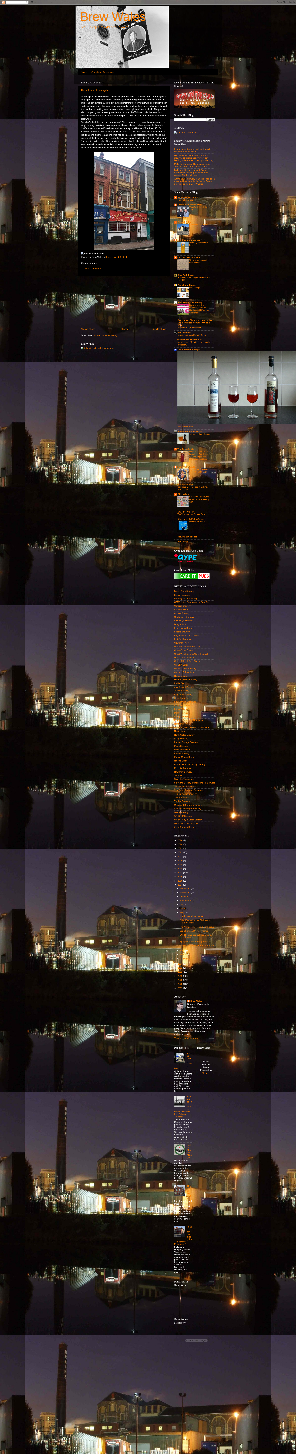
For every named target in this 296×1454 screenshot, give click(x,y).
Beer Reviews (184, 332)
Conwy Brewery (181, 613)
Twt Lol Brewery (182, 801)
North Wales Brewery (184, 735)
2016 (180, 877)
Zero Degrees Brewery (185, 827)
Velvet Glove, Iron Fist (189, 197)
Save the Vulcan (185, 512)
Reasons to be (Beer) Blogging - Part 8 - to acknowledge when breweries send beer (198, 455)
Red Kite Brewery (182, 768)
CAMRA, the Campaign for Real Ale (191, 602)
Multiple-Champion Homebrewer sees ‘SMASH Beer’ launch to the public (192, 165)
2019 (180, 864)
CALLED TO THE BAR (188, 257)
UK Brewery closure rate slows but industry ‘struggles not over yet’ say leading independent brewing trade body (194, 158)
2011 (180, 972)
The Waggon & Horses (199, 225)
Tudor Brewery (181, 797)
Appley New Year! (185, 427)
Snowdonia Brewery (184, 786)
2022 (180, 852)
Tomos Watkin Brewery (185, 794)
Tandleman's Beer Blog (189, 205)
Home (84, 72)
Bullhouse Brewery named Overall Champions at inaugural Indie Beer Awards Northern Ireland (191, 172)
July (182, 904)
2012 (180, 968)
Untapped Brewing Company (188, 805)
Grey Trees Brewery (184, 657)
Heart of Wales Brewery (185, 680)
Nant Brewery (180, 724)
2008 (180, 984)
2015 (180, 881)
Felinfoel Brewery (182, 639)
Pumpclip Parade (186, 467)
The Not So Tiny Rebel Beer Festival (197, 927)
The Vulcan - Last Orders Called (191, 514)
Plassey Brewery (182, 750)
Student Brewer (185, 484)
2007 (180, 988)
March (183, 954)
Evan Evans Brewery (184, 628)
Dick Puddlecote (186, 275)
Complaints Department (102, 72)
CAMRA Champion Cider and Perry (196, 945)
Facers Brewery (182, 632)
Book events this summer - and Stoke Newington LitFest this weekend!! (199, 309)
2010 (180, 976)
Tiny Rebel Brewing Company (188, 790)
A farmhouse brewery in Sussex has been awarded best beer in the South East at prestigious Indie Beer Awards (194, 181)
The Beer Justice (186, 449)
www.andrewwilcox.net (189, 340)
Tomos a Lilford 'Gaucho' (200, 434)
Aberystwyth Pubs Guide (190, 519)
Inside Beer (179, 683)
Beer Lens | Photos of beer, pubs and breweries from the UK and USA (194, 322)
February (185, 959)
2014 (180, 885)
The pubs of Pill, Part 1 (189, 1192)
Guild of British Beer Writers (187, 661)
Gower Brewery (181, 643)
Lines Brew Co (181, 698)
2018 (180, 869)
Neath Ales (179, 731)
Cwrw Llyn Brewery (183, 621)
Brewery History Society (185, 598)
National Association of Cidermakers (191, 727)
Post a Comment (93, 268)
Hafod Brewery (181, 676)
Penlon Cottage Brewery (186, 742)
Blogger (205, 1073)
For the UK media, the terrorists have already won (199, 499)
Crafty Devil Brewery (184, 617)
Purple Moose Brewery (185, 757)
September (185, 900)
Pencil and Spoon (186, 285)
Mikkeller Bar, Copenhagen (189, 328)
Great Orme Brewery (184, 650)
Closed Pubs (184, 222)
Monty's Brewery (182, 716)
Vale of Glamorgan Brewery (187, 809)
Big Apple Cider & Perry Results (194, 941)
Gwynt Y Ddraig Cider (184, 672)
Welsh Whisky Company (186, 823)
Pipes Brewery (181, 746)
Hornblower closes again (95, 90)
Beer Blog (182, 541)
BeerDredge (194, 287)
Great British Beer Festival (187, 646)
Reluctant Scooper (187, 537)
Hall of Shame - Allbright (189, 1151)
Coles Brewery (181, 609)
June (182, 908)
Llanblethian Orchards (185, 702)
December (185, 888)
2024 (180, 844)
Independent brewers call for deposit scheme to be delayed (192, 150)
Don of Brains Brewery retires (193, 931)
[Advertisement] (124, 301)
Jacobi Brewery (181, 691)
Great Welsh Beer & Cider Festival (191, 654)
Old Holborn (183, 494)
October (184, 896)
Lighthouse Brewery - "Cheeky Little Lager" (198, 470)
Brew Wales (113, 16)
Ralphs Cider (180, 761)
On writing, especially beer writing (198, 261)
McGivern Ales (181, 713)
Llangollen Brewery (183, 705)
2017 (180, 873)
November (185, 892)
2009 (180, 980)
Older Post (160, 329)
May (182, 913)
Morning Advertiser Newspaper (189, 720)
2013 (180, 964)
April (182, 950)
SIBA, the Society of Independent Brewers (194, 783)
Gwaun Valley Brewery (185, 668)
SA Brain (178, 775)
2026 (180, 840)
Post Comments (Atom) (105, 335)
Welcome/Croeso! (197, 522)
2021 (180, 856)
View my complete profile (186, 1038)
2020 (180, 860)
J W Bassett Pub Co (184, 687)
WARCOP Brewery (183, 816)
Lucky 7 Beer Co (182, 709)
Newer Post (88, 329)
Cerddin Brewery (182, 606)
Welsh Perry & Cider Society (188, 820)
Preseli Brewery (181, 753)
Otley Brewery (181, 738)
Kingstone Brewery (183, 694)
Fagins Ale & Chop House (186, 635)
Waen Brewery (181, 812)
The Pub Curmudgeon (189, 240)
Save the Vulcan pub (184, 779)
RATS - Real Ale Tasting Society (189, 764)
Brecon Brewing (182, 595)
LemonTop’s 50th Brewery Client (191, 335)
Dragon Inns (180, 624)
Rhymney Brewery (183, 772)
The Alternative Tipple (189, 350)
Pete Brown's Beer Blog (189, 302)
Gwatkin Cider (181, 665)
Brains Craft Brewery (184, 591)
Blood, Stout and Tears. (189, 431)
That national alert (185, 200)
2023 (180, 848)
